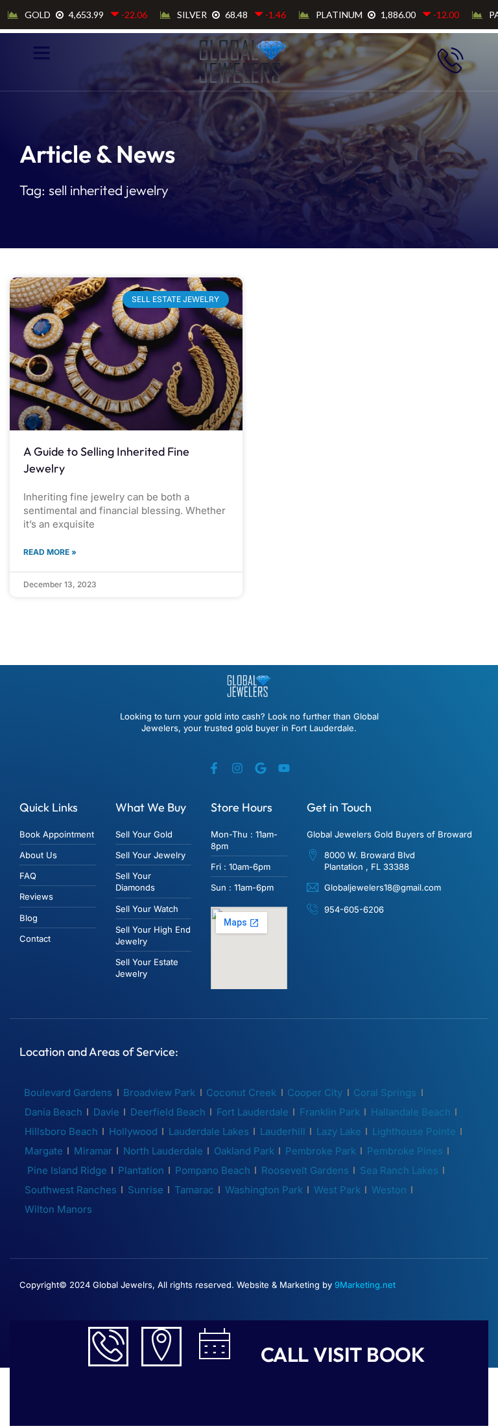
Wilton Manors (58, 1209)
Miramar (93, 1151)
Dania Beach (53, 1112)
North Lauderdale (163, 1151)
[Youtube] (284, 768)
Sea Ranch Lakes (399, 1170)
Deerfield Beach (168, 1112)
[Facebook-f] (214, 768)
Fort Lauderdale (253, 1112)
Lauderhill (282, 1131)
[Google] (260, 768)
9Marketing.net (365, 1285)
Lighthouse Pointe (414, 1131)
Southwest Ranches (71, 1190)
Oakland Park (244, 1151)
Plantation (141, 1170)
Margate (44, 1151)
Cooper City (314, 1092)
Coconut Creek (241, 1092)
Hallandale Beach (411, 1112)
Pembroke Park (320, 1151)
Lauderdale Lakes (209, 1131)
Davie (106, 1112)
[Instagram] (237, 768)
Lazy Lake (338, 1131)
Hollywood (133, 1131)
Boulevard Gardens (68, 1092)
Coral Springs (384, 1092)
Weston (389, 1190)
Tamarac (194, 1190)
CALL (285, 1354)
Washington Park (264, 1190)
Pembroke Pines (405, 1151)
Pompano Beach (212, 1170)
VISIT (337, 1354)
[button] (41, 52)
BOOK (395, 1354)
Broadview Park (159, 1092)
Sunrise (145, 1190)
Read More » (50, 552)
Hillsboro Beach (61, 1131)
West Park (337, 1190)
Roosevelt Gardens (305, 1170)
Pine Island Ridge (66, 1170)
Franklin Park (330, 1112)
